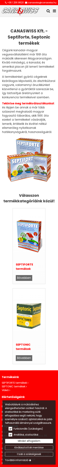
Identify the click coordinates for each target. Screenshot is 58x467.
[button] (54, 11)
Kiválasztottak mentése (29, 447)
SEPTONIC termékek (23, 347)
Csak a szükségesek (29, 454)
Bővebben (24, 278)
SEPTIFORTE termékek (24, 266)
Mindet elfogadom (29, 441)
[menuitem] (20, 11)
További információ (16, 460)
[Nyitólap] (20, 11)
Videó (5, 390)
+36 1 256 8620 (15, 2)
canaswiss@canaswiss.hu (42, 2)
